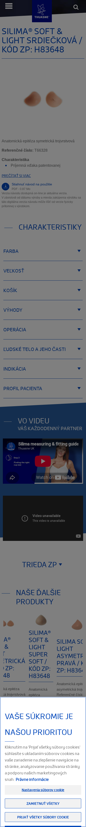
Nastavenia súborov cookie (43, 789)
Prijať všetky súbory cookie (43, 817)
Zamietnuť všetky (43, 803)
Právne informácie (32, 779)
